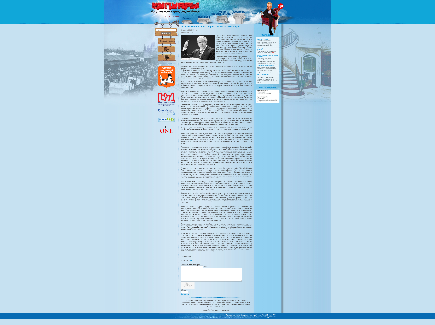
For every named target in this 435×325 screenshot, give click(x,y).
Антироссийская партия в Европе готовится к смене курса (210, 26)
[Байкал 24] (166, 121)
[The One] (166, 134)
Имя (205, 266)
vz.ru (191, 260)
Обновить (184, 290)
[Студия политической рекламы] (166, 87)
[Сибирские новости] (166, 115)
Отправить (185, 294)
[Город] (166, 105)
